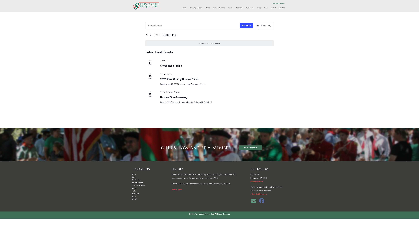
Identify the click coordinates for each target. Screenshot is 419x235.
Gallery (259, 8)
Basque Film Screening (173, 97)
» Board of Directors (258, 194)
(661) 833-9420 (279, 3)
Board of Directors (219, 8)
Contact (273, 8)
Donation (282, 8)
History (208, 8)
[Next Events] (151, 34)
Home (184, 8)
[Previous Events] (146, 34)
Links (266, 8)
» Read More (177, 189)
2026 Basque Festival (195, 8)
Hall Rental (239, 8)
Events (230, 8)
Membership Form (250, 148)
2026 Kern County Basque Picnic (179, 79)
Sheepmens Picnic (171, 65)
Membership (250, 8)
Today (157, 35)
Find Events (246, 25)
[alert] (209, 43)
